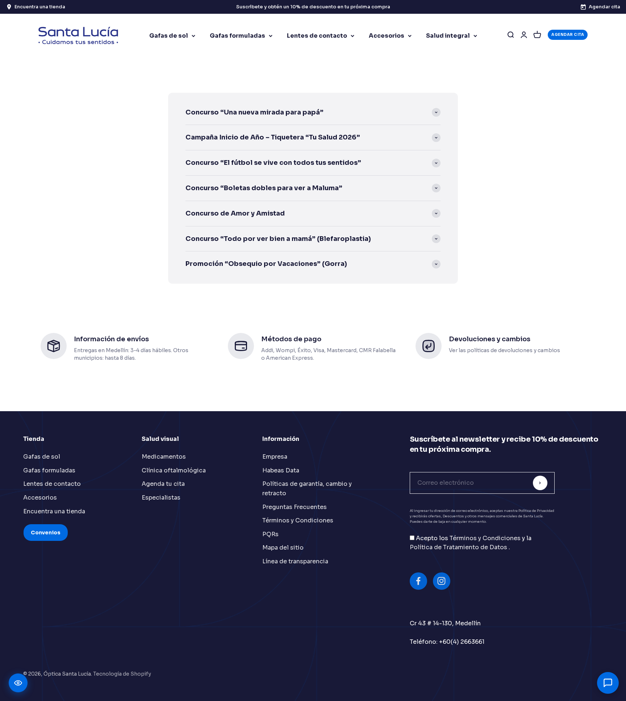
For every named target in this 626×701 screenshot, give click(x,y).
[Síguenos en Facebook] (418, 581)
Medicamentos (164, 456)
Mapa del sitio (283, 547)
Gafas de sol (168, 35)
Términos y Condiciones (297, 520)
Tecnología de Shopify (122, 674)
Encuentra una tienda (54, 511)
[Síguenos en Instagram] (441, 581)
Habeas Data (280, 470)
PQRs (270, 534)
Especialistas (161, 497)
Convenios (45, 532)
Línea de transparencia (295, 561)
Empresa (274, 456)
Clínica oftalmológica (174, 470)
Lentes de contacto (317, 35)
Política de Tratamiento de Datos (459, 547)
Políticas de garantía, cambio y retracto (307, 488)
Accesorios (386, 35)
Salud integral (448, 35)
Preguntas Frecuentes (294, 507)
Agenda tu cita (163, 484)
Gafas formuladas (237, 35)
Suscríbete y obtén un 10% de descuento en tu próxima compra (313, 7)
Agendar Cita (567, 34)
